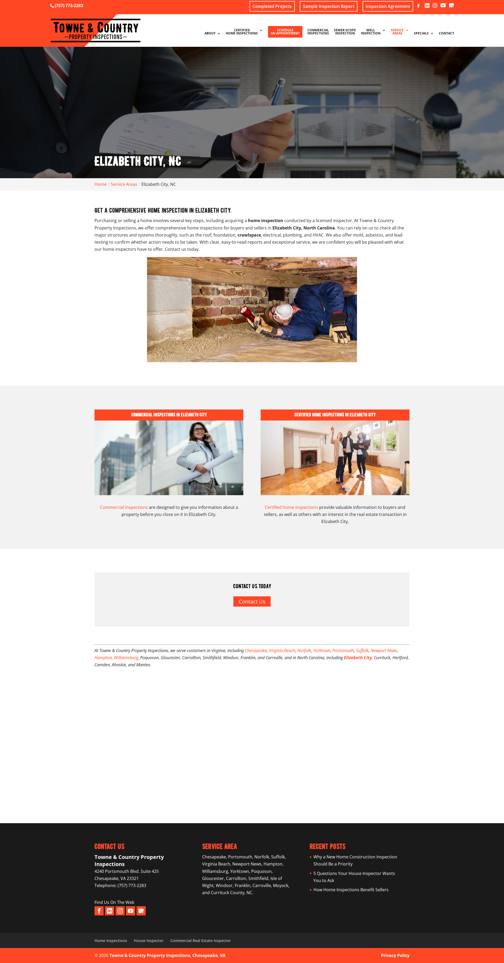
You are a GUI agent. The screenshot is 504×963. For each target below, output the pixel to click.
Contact (446, 33)
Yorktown (321, 650)
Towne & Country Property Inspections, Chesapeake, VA (167, 955)
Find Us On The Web (114, 902)
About (210, 33)
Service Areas (397, 32)
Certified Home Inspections (242, 32)
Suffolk (362, 650)
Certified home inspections (291, 507)
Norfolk (304, 650)
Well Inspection (371, 32)
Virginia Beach (282, 650)
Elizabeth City (358, 657)
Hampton (103, 657)
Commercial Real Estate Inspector (200, 940)
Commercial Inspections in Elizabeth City (169, 415)
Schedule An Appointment (285, 31)
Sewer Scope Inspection (345, 32)
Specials (421, 33)
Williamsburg (126, 657)
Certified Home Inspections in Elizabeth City (335, 415)
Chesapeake (256, 650)
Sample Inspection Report (328, 6)
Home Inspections (110, 940)
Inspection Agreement (388, 6)
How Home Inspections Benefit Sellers (350, 890)
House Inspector (149, 940)
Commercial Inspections (318, 32)
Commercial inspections (124, 507)
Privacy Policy (395, 955)
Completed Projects (272, 6)
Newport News (384, 650)
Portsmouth (343, 650)
